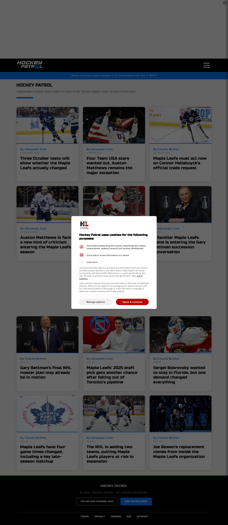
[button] (114, 262)
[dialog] (114, 262)
